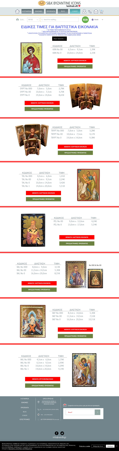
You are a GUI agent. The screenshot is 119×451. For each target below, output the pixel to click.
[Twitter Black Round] (62, 433)
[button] (33, 20)
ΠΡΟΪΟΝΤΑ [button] (25, 408)
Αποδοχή (110, 446)
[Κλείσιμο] (117, 446)
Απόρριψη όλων (98, 446)
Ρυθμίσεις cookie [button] (84, 446)
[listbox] (33, 20)
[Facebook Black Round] (56, 433)
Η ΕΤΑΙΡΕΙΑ (25, 399)
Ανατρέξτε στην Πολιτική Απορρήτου (20, 449)
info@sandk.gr (59, 437)
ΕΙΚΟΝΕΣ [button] (24, 402)
